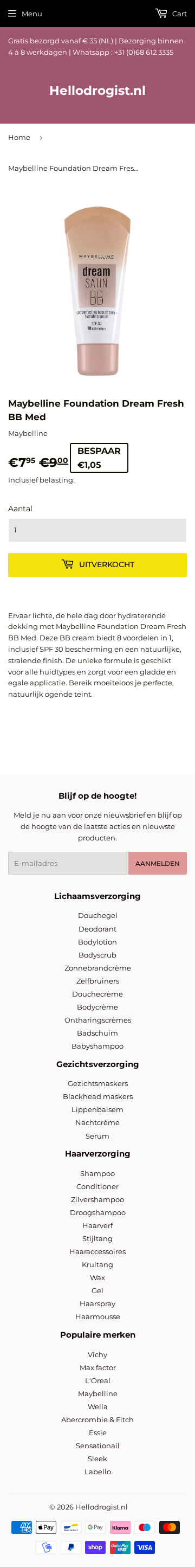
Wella (98, 1406)
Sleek (97, 1458)
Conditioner (97, 1186)
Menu (32, 13)
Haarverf (97, 1225)
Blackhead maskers (98, 1096)
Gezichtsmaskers (98, 1083)
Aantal (20, 508)
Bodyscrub (97, 955)
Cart (179, 13)
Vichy (97, 1354)
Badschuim (97, 1033)
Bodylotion (97, 941)
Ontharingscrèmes (97, 1020)
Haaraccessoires (97, 1251)
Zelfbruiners (97, 981)
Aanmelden (157, 863)
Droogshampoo (98, 1212)
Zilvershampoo (97, 1199)
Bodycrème (97, 1007)
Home (19, 137)
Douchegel (98, 915)
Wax (97, 1277)
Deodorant (97, 928)
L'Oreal (97, 1380)
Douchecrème (97, 994)
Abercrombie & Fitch (97, 1419)
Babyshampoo (97, 1046)
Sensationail (98, 1445)
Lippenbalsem (97, 1109)
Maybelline (98, 1393)
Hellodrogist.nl (97, 90)
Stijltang (97, 1238)
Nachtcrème (97, 1122)
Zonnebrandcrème (97, 968)
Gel (97, 1290)
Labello (97, 1471)
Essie (98, 1432)
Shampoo (97, 1173)
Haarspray (97, 1303)
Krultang (97, 1264)
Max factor (98, 1367)
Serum (97, 1136)
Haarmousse (97, 1316)
